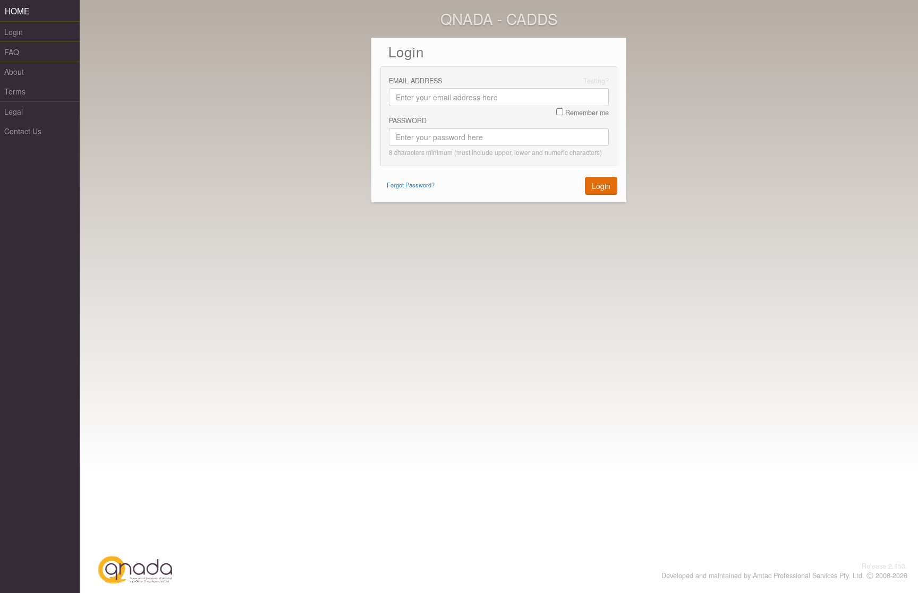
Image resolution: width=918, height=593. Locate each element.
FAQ (11, 52)
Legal (13, 111)
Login (13, 32)
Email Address (415, 80)
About (14, 71)
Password (408, 120)
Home (17, 10)
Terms (15, 91)
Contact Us (22, 131)
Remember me (586, 112)
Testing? (596, 80)
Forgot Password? (411, 185)
